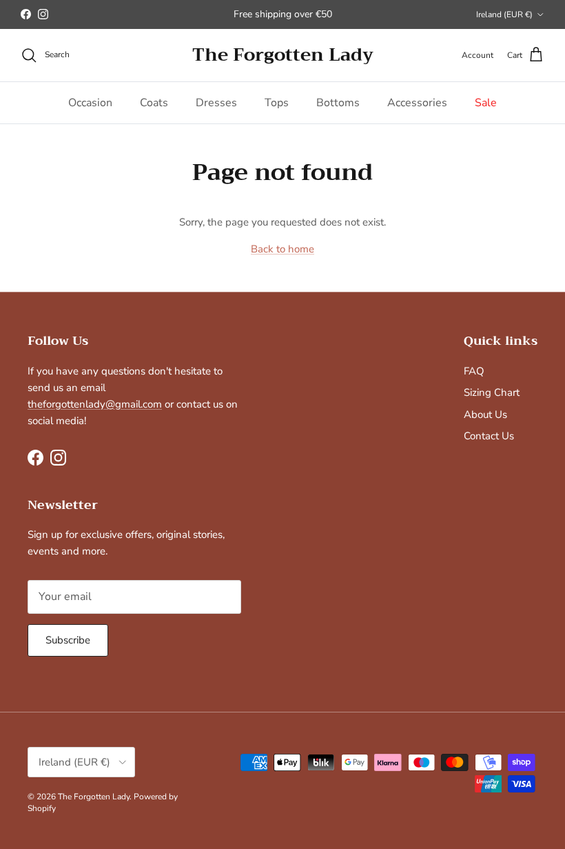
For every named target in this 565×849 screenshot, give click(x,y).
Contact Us (489, 436)
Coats (154, 102)
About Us (485, 414)
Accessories (417, 102)
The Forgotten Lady (94, 796)
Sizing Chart (492, 392)
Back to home (282, 249)
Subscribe (67, 640)
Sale (486, 102)
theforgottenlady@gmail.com (95, 404)
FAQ (474, 371)
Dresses (216, 102)
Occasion (90, 102)
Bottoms (338, 102)
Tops (277, 102)
